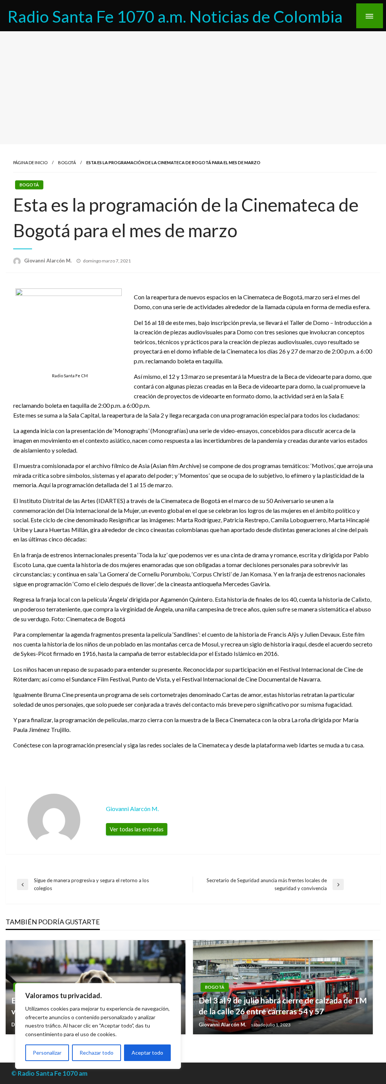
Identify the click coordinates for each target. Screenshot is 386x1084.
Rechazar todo (96, 1052)
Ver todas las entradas (137, 829)
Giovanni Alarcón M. (48, 261)
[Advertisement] (193, 87)
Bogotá (67, 162)
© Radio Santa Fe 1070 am (49, 1073)
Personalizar (47, 1052)
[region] (98, 1026)
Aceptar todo (147, 1052)
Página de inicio (30, 162)
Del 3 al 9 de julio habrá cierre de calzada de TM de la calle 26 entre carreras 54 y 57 (283, 1006)
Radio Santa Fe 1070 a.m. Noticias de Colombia (175, 16)
